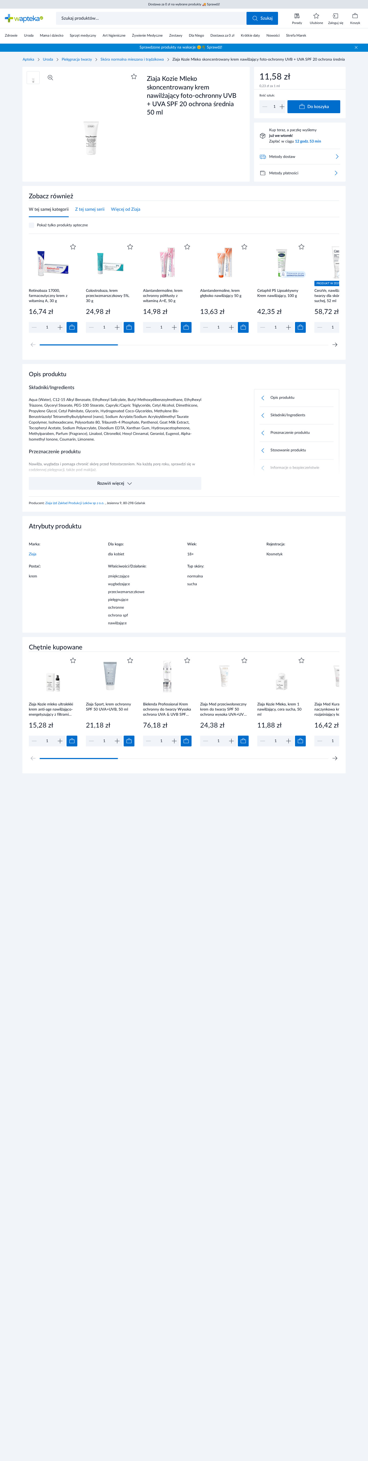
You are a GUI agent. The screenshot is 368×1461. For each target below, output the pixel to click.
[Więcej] (336, 173)
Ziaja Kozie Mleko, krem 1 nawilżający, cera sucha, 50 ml (279, 709)
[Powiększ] (50, 77)
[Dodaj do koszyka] (72, 327)
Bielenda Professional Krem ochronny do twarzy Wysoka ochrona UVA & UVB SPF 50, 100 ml (167, 709)
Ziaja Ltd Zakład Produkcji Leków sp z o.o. (75, 503)
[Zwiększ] (282, 106)
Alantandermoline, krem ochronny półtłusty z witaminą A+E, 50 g (163, 296)
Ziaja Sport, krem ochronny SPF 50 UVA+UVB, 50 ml (108, 706)
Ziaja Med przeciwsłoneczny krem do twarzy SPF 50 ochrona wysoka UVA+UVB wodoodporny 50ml (223, 709)
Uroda (48, 59)
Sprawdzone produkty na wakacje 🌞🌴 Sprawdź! (181, 47)
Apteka (28, 59)
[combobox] (152, 18)
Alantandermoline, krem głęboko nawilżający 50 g (220, 293)
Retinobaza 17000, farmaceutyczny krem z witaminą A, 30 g (48, 296)
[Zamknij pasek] (356, 47)
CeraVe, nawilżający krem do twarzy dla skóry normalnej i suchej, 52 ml (338, 296)
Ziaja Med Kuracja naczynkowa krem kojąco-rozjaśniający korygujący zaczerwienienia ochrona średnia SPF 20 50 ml (335, 709)
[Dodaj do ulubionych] (134, 76)
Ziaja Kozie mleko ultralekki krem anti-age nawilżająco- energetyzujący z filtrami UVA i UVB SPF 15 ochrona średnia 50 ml (52, 709)
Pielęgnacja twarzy (77, 59)
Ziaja (32, 554)
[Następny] (335, 344)
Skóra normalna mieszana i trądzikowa (132, 59)
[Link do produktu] (53, 288)
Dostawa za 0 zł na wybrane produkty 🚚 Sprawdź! (184, 4)
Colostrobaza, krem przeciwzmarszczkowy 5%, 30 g (107, 296)
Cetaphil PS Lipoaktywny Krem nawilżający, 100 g (277, 293)
